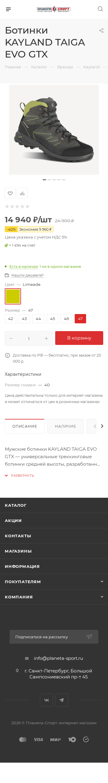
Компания (19, 597)
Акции (13, 520)
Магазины (18, 551)
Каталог (16, 505)
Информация (22, 566)
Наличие (65, 426)
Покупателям (23, 581)
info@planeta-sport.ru (58, 658)
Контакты (18, 535)
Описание (24, 426)
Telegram (61, 700)
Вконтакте (46, 700)
